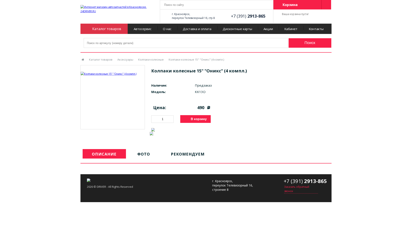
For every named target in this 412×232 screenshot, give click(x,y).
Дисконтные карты (237, 29)
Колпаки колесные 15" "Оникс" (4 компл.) (196, 59)
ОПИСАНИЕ (104, 154)
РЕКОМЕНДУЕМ (187, 154)
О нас (167, 29)
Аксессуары (125, 59)
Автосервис (142, 29)
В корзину (199, 119)
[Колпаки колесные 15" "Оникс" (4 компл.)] (113, 70)
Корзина (290, 4)
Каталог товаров (100, 59)
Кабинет (290, 29)
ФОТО (143, 154)
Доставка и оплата (197, 29)
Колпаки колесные (151, 59)
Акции (268, 29)
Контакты (316, 29)
